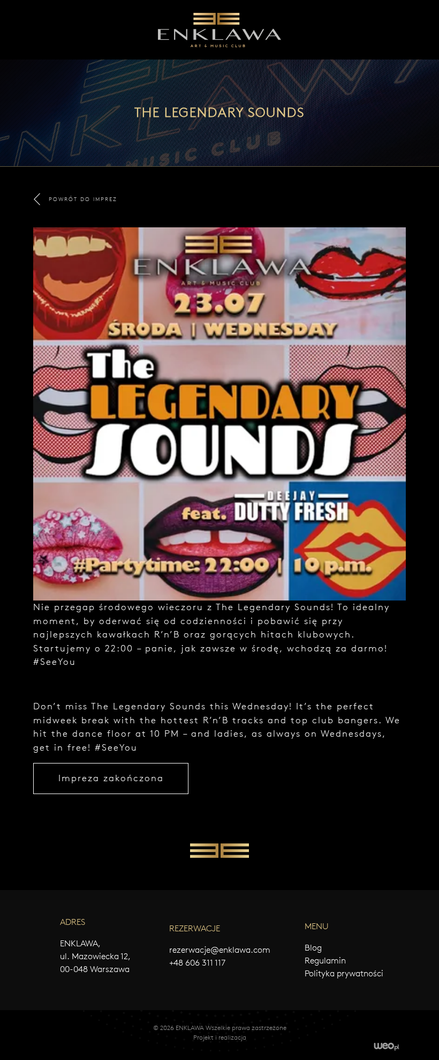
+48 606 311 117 (197, 963)
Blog (313, 948)
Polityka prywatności (344, 973)
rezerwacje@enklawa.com (219, 950)
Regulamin (325, 960)
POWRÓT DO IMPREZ (83, 199)
